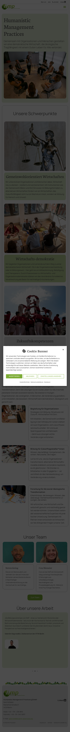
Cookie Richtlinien (25, 382)
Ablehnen (30, 376)
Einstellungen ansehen (51, 376)
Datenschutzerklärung (37, 382)
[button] (63, 349)
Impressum (47, 382)
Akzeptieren (14, 376)
